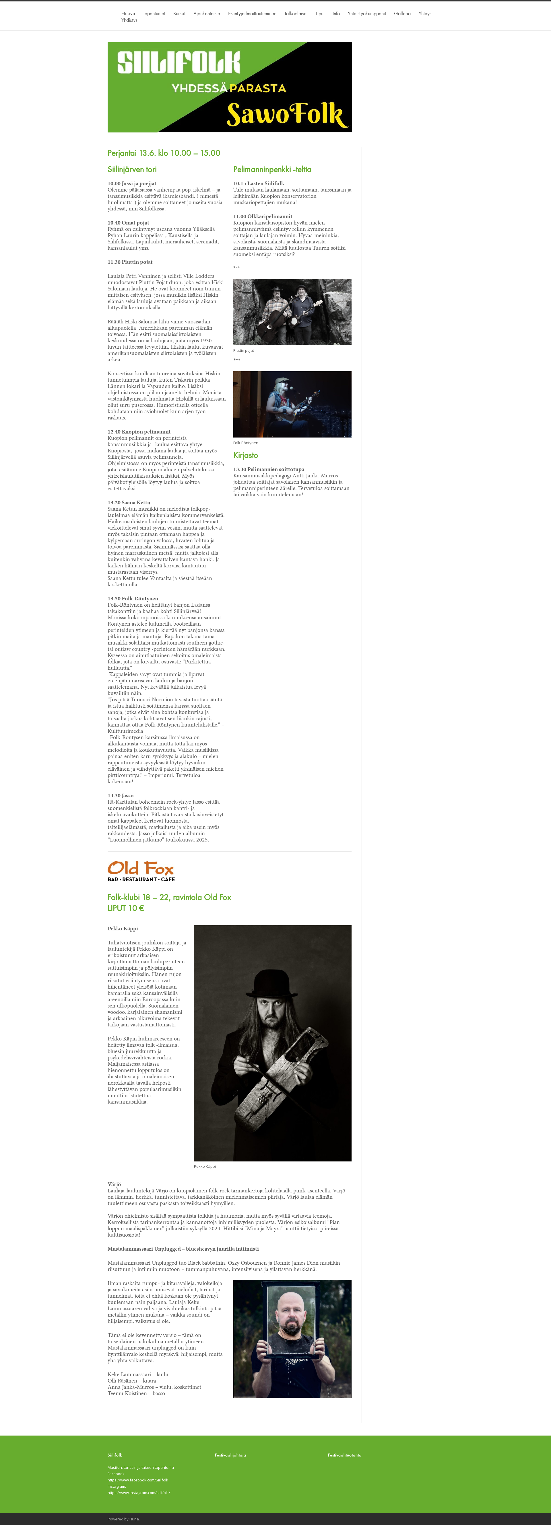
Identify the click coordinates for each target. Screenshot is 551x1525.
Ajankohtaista (206, 13)
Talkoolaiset (296, 13)
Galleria (402, 13)
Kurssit (179, 13)
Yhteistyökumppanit (367, 13)
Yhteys (425, 13)
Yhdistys (129, 20)
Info (336, 13)
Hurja (134, 1519)
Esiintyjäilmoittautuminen (252, 13)
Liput (320, 13)
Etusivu (128, 13)
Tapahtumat (154, 13)
